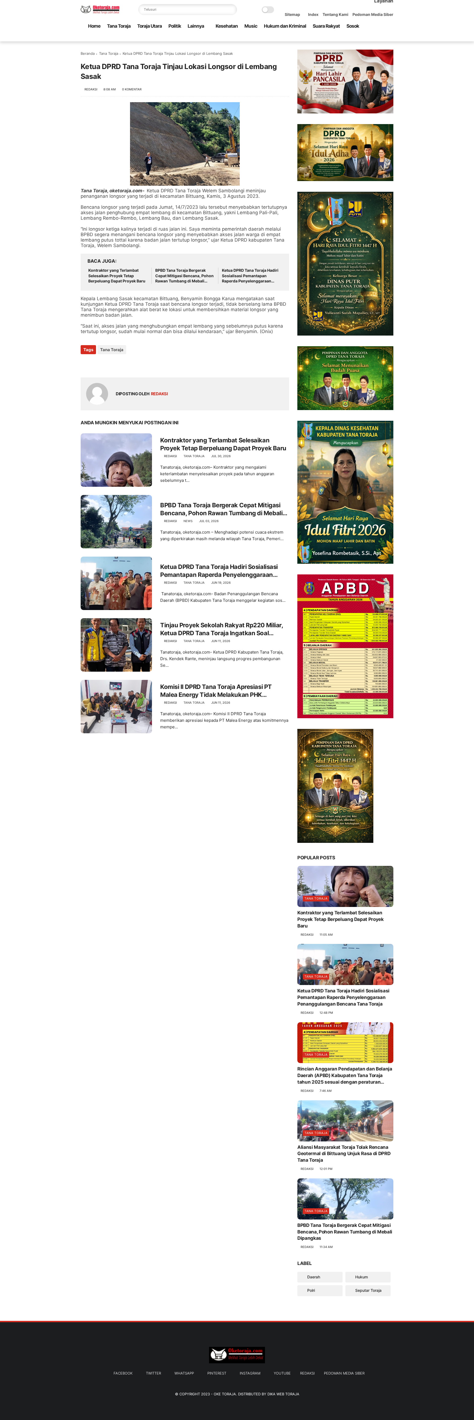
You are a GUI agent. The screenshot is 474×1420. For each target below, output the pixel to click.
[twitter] (355, 37)
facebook (123, 1373)
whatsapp (184, 1373)
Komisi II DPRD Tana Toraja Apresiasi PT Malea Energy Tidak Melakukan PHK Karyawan (216, 690)
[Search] (231, 9)
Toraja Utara (149, 26)
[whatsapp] (364, 37)
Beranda (88, 53)
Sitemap (292, 14)
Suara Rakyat (326, 26)
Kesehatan (227, 26)
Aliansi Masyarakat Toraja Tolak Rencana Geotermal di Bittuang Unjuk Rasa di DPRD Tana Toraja (343, 1153)
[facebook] (346, 37)
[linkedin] (129, 364)
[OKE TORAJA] (100, 12)
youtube (282, 1373)
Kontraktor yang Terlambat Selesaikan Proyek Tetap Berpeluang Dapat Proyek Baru (116, 275)
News (188, 521)
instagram (250, 1373)
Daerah (313, 1277)
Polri (310, 1290)
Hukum (361, 1277)
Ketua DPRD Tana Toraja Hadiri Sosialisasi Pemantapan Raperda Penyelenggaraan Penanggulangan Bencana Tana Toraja (251, 276)
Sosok (352, 26)
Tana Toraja (119, 26)
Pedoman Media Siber (372, 14)
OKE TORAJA (225, 1394)
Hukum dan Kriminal (285, 26)
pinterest (216, 1373)
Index (313, 14)
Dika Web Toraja (283, 1394)
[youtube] (390, 37)
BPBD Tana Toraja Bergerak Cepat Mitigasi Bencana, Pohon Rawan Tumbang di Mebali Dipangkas (184, 276)
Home (94, 26)
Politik (174, 26)
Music (250, 26)
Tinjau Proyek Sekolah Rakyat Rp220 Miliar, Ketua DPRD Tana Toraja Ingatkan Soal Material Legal (221, 629)
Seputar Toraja (368, 1290)
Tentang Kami (335, 14)
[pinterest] (372, 37)
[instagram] (381, 37)
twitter (153, 1373)
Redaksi (307, 1373)
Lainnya (196, 26)
